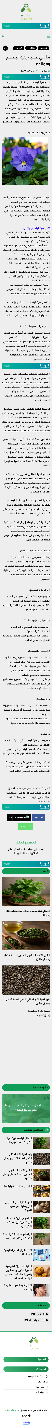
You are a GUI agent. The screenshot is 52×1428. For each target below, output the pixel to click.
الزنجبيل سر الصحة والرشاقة (18, 1186)
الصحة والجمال (35, 1320)
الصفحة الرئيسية (36, 1376)
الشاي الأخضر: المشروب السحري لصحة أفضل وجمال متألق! (17, 1174)
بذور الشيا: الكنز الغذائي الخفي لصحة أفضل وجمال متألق (18, 1158)
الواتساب (40, 1392)
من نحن (41, 1381)
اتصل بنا (40, 1387)
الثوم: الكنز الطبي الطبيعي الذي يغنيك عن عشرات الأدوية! (18, 1206)
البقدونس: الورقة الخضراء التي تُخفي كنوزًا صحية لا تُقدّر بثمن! (19, 1222)
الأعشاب (38, 1314)
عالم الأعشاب (12, 1410)
